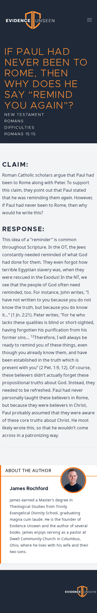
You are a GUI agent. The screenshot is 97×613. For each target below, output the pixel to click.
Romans (14, 121)
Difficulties (19, 128)
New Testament (24, 115)
